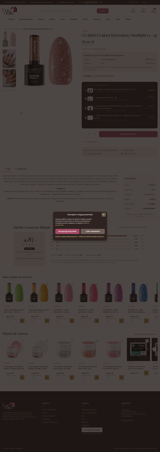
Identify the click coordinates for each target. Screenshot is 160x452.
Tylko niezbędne (93, 231)
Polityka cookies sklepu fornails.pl (66, 236)
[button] (104, 215)
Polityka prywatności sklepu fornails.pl (91, 236)
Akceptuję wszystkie (67, 231)
